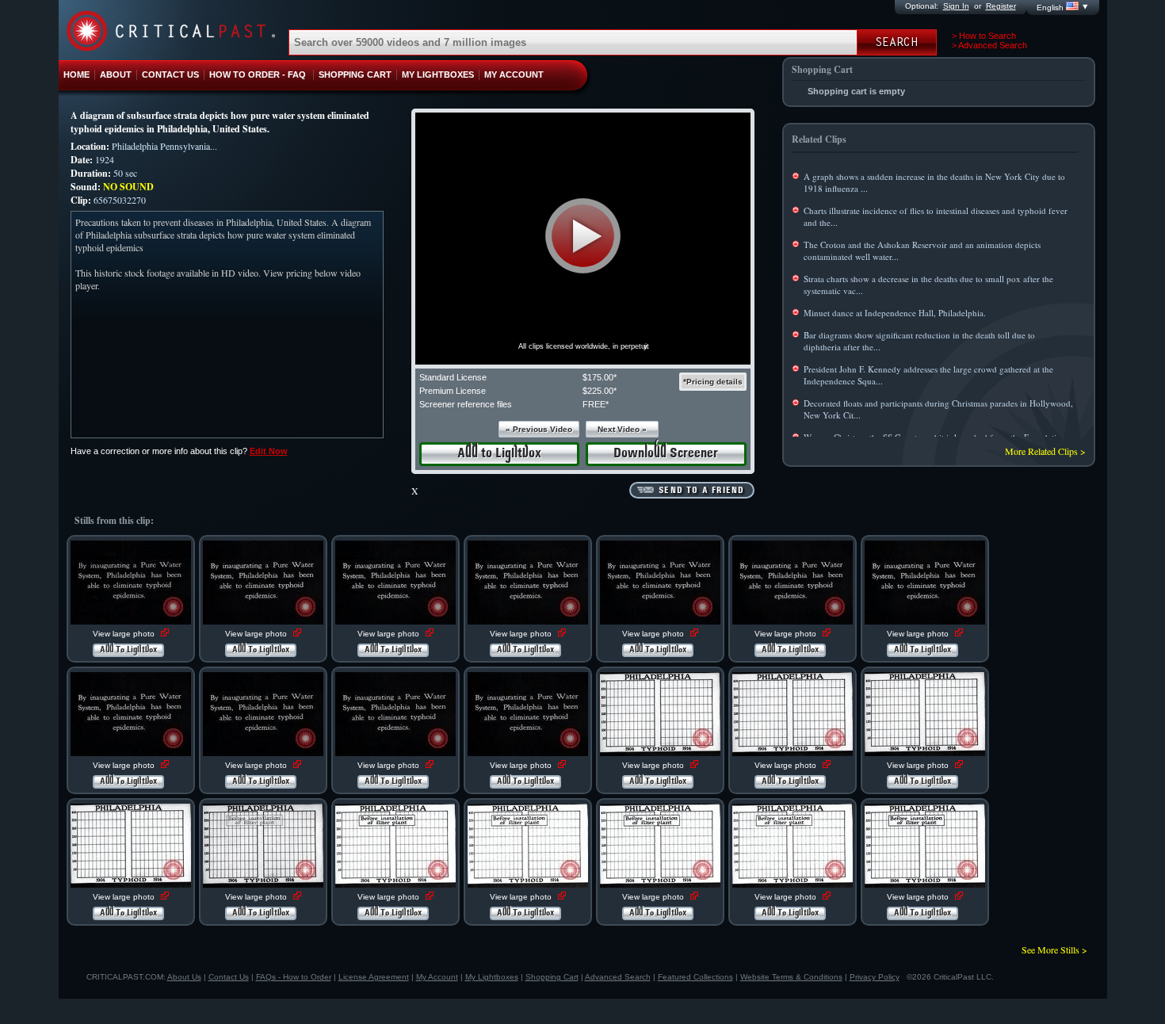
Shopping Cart (552, 976)
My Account (437, 976)
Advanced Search (618, 976)
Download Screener (665, 454)
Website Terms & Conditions (791, 976)
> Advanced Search (989, 45)
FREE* (595, 404)
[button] (583, 236)
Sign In (956, 6)
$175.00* (599, 377)
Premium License (452, 390)
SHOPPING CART (355, 74)
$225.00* (599, 390)
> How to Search (984, 35)
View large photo (125, 633)
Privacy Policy (875, 976)
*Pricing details (713, 381)
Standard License (453, 377)
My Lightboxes (491, 976)
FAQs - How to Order (293, 976)
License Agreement (373, 976)
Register (1001, 6)
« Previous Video (539, 429)
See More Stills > (1054, 949)
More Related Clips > (1045, 451)
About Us (184, 976)
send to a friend (701, 491)
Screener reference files (465, 404)
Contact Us (228, 976)
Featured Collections (695, 976)
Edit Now (269, 451)
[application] (583, 239)
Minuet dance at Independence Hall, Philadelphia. (895, 313)
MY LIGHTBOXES (438, 74)
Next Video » (622, 429)
